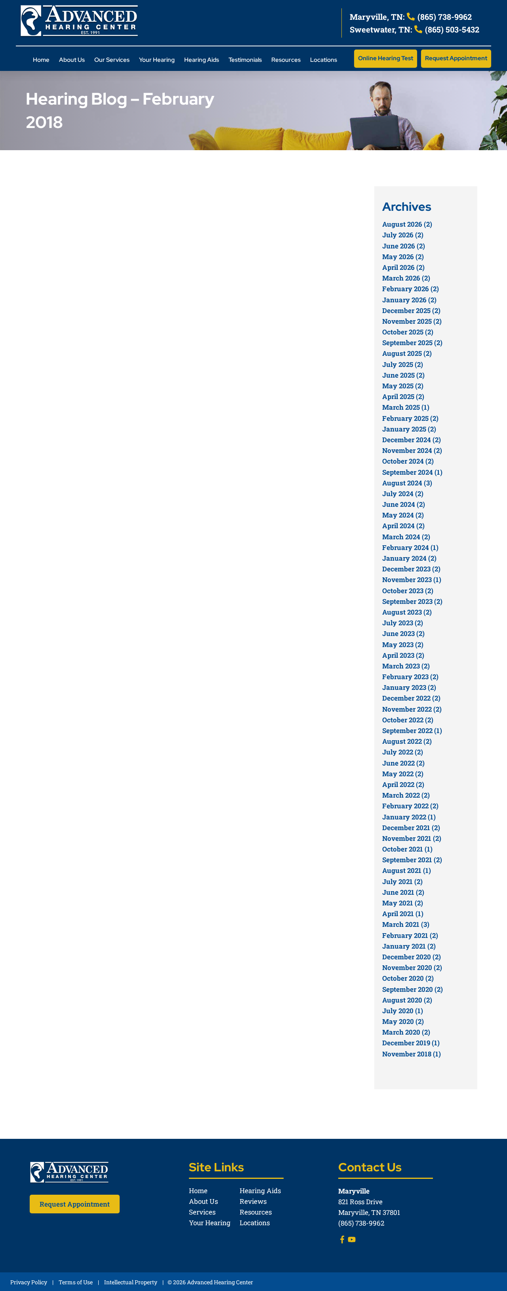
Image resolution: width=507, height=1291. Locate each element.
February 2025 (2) (410, 418)
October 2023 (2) (407, 590)
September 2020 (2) (412, 989)
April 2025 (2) (403, 396)
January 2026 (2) (409, 299)
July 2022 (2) (402, 751)
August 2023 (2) (407, 612)
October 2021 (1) (407, 849)
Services (202, 1212)
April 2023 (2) (403, 655)
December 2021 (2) (411, 827)
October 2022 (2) (407, 719)
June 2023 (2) (403, 633)
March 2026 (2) (406, 278)
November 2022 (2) (412, 709)
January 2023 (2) (409, 687)
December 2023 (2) (411, 568)
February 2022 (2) (410, 805)
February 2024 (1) (410, 547)
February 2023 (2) (410, 676)
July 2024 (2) (402, 493)
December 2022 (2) (411, 698)
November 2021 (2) (411, 838)
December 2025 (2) (411, 310)
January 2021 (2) (409, 946)
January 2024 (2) (409, 558)
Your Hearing (157, 60)
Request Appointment (456, 58)
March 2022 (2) (406, 795)
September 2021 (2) (412, 859)
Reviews (253, 1201)
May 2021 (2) (402, 902)
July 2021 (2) (402, 881)
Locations (323, 60)
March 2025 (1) (405, 407)
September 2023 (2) (412, 601)
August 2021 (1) (406, 870)
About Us (72, 60)
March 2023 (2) (406, 665)
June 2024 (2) (403, 504)
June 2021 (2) (403, 892)
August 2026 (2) (407, 224)
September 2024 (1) (412, 472)
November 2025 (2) (412, 321)
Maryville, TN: (378, 16)
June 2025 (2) (403, 375)
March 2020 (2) (406, 1032)
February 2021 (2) (410, 935)
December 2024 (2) (411, 439)
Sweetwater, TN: (382, 29)
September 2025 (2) (412, 342)
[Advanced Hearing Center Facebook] (342, 1240)
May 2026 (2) (403, 256)
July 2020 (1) (402, 1010)
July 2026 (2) (402, 234)
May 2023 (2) (402, 644)
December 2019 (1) (411, 1042)
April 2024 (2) (403, 525)
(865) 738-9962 (444, 16)
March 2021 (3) (405, 924)
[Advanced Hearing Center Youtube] (352, 1240)
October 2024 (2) (408, 461)
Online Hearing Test (385, 58)
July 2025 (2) (402, 364)
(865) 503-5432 (451, 29)
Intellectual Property (130, 1282)
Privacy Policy (28, 1282)
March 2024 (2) (406, 536)
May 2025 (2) (402, 385)
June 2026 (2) (403, 245)
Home (41, 60)
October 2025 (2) (407, 331)
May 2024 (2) (403, 514)
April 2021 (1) (402, 913)
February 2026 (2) (410, 288)
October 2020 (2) (408, 978)
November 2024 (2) (412, 450)
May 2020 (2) (403, 1021)
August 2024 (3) (407, 482)
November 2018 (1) (411, 1053)
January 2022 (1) (409, 816)
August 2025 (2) (407, 353)
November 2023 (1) (411, 579)
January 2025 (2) (409, 429)
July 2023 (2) (402, 622)
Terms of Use (76, 1282)
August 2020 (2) (407, 1000)
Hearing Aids (201, 60)
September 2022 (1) (412, 730)
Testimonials (245, 60)
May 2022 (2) (402, 773)
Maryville (354, 1191)
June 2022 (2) (403, 763)
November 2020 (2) (412, 967)
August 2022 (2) (407, 741)
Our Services (112, 60)
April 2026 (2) (403, 267)
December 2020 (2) (411, 956)
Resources (286, 60)
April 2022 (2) (403, 784)
